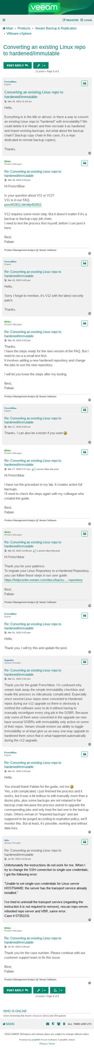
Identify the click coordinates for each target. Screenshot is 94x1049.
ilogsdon (9, 660)
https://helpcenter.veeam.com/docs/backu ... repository (43, 580)
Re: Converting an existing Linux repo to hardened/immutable (32, 173)
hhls (6, 840)
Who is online (15, 1011)
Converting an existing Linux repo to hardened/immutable (44, 50)
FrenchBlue (10, 82)
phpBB (35, 1039)
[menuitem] (86, 20)
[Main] (47, 7)
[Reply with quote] (84, 83)
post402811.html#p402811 (23, 204)
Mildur (7, 161)
